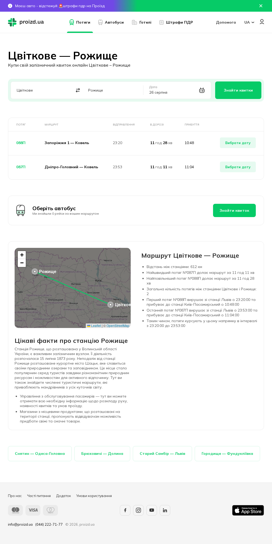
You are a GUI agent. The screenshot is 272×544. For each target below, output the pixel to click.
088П (21, 142)
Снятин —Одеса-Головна (40, 453)
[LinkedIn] (165, 510)
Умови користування (94, 496)
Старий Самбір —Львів (162, 453)
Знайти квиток (234, 210)
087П (21, 167)
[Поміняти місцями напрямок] (77, 90)
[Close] (261, 6)
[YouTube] (151, 510)
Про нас (15, 496)
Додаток (63, 496)
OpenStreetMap (118, 325)
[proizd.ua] (27, 22)
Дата (153, 87)
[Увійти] (262, 21)
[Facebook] (125, 510)
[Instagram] (138, 510)
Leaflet (95, 325)
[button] (110, 304)
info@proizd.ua (20, 524)
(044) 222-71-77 (49, 524)
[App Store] (248, 510)
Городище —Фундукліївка (227, 453)
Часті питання (39, 496)
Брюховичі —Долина (102, 453)
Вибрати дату (237, 143)
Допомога (226, 22)
